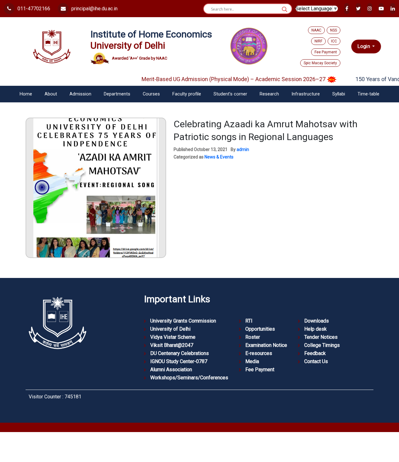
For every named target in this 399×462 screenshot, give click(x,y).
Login (364, 46)
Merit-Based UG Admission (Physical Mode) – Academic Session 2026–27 (226, 79)
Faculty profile (186, 94)
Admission (80, 94)
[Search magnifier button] (284, 9)
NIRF (318, 41)
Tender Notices (321, 337)
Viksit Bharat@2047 (171, 345)
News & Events (218, 156)
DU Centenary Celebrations (179, 353)
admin (243, 149)
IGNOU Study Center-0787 (178, 361)
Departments (117, 94)
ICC (334, 41)
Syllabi (338, 94)
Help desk (315, 329)
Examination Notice (266, 345)
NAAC (316, 30)
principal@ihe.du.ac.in (94, 9)
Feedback (315, 353)
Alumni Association (171, 369)
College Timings (322, 345)
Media (252, 361)
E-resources (258, 353)
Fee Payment (326, 52)
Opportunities (260, 329)
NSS (333, 30)
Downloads (316, 321)
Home (26, 94)
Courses (151, 94)
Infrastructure (305, 94)
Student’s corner (230, 94)
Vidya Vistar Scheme (172, 337)
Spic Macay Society (320, 63)
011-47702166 (33, 9)
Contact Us (316, 361)
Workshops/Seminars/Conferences (189, 378)
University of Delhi (170, 329)
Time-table (368, 94)
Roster (252, 337)
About (51, 94)
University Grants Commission (183, 321)
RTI (248, 321)
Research (269, 94)
